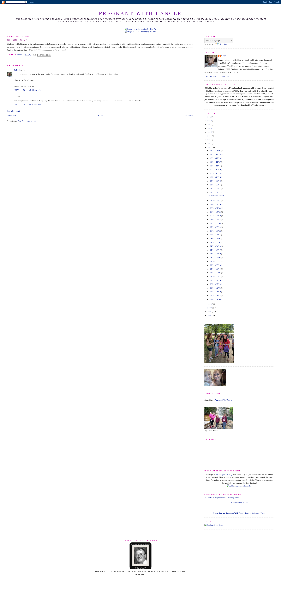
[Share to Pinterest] (49, 55)
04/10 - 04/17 (215, 250)
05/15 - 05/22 (215, 231)
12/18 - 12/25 (215, 154)
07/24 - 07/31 (215, 188)
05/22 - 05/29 (215, 227)
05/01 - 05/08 (215, 238)
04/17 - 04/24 (215, 246)
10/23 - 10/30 (215, 169)
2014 (210, 136)
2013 (210, 139)
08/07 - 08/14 (215, 184)
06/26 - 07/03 (215, 208)
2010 (210, 304)
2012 (210, 143)
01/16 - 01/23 (215, 295)
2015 (210, 132)
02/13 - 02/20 (215, 280)
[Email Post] (34, 55)
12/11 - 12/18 (215, 158)
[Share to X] (43, 55)
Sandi (20, 55)
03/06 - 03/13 (215, 269)
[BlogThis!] (41, 55)
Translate (223, 44)
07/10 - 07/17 (215, 200)
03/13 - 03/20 (215, 265)
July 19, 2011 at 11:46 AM (28, 90)
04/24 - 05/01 (215, 242)
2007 (210, 315)
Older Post (189, 115)
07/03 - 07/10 (215, 204)
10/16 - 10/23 (215, 173)
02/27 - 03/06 (215, 272)
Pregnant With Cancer (223, 400)
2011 (210, 147)
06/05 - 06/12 (215, 219)
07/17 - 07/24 (215, 192)
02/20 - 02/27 (215, 276)
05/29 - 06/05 (215, 223)
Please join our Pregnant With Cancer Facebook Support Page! (239, 513)
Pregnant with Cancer (140, 13)
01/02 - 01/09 (215, 299)
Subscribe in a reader (239, 502)
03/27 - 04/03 (215, 257)
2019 (210, 120)
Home (100, 115)
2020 (210, 117)
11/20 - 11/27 (215, 162)
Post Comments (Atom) (27, 121)
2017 (210, 124)
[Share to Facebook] (46, 55)
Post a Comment (13, 111)
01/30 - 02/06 (215, 288)
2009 (210, 307)
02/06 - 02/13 (215, 284)
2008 (210, 311)
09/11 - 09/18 (215, 181)
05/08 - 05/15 (215, 234)
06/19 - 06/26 (215, 212)
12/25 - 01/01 (215, 150)
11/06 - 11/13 (215, 165)
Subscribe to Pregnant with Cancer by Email (221, 497)
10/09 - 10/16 (215, 177)
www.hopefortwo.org (224, 474)
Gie (15, 96)
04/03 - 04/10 (215, 253)
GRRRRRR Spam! (216, 195)
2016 (210, 128)
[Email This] (38, 55)
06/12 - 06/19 (215, 215)
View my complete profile (216, 76)
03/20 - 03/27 (215, 261)
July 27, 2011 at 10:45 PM (27, 104)
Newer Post (11, 115)
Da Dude (17, 70)
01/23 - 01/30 (215, 291)
